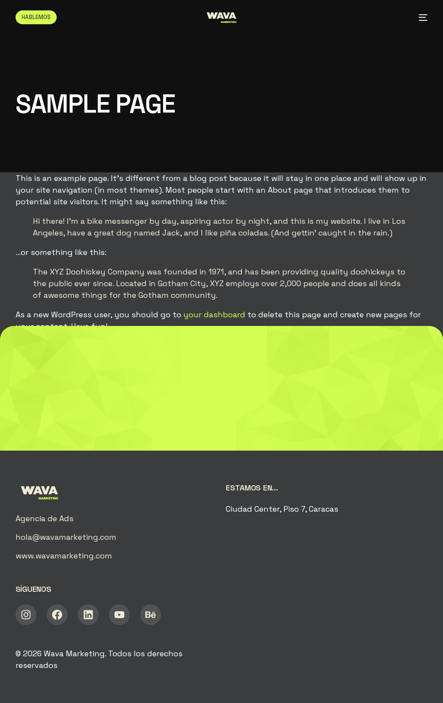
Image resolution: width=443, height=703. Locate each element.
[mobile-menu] (419, 17)
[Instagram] (26, 614)
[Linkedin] (88, 614)
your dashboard (214, 314)
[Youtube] (119, 614)
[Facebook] (57, 614)
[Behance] (150, 614)
